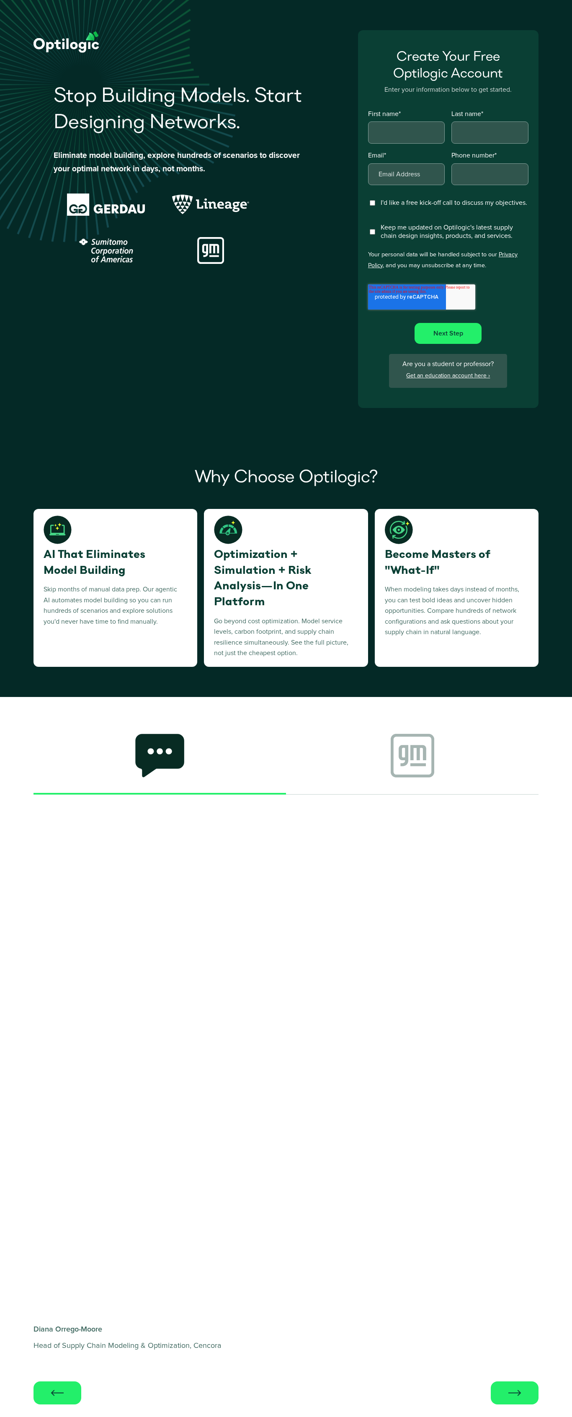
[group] (159, 761)
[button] (57, 1392)
